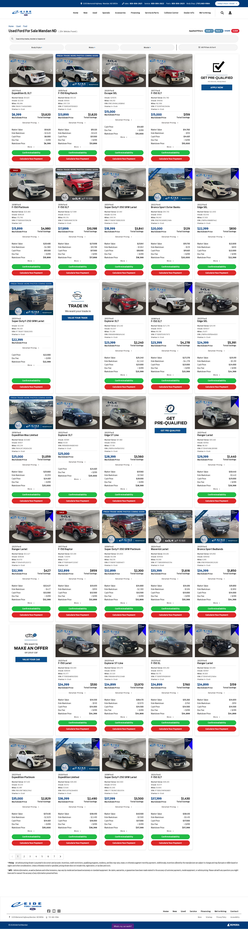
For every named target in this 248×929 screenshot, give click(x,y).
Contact (234, 911)
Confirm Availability (31, 153)
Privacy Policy (221, 917)
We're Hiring (205, 13)
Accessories (120, 13)
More (30, 147)
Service (193, 911)
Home (75, 13)
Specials (106, 13)
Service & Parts (152, 13)
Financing (135, 13)
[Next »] (60, 856)
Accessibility (234, 917)
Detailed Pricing (29, 123)
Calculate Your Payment (31, 159)
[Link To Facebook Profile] (49, 910)
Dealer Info (189, 13)
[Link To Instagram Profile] (59, 910)
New (85, 13)
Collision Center (171, 13)
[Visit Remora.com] (233, 925)
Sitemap (209, 917)
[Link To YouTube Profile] (54, 910)
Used (95, 13)
